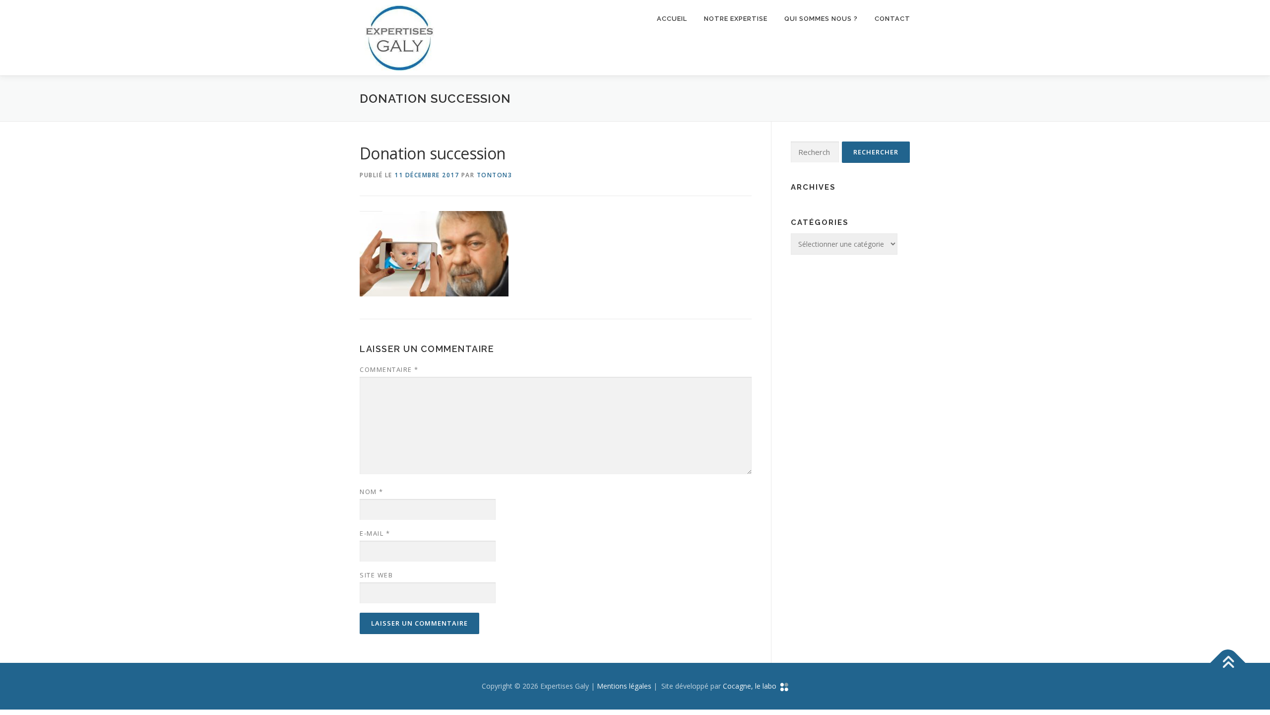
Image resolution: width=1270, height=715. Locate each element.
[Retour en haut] (1228, 663)
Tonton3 (494, 175)
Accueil (672, 18)
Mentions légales (624, 686)
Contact (892, 18)
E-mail (375, 533)
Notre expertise (735, 18)
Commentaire (389, 369)
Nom (371, 491)
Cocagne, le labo (751, 686)
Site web (376, 575)
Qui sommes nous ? (821, 18)
